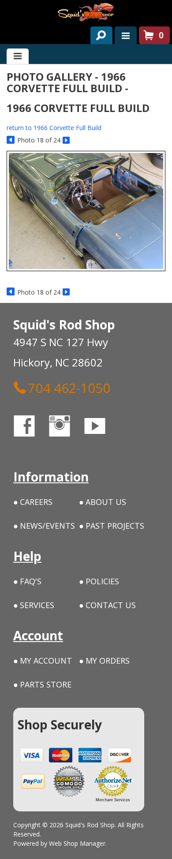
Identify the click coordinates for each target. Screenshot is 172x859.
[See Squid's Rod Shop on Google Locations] (130, 427)
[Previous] (11, 140)
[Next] (67, 140)
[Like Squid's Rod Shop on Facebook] (32, 427)
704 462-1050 (69, 387)
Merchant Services (113, 800)
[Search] (98, 33)
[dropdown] (126, 35)
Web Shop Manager (77, 843)
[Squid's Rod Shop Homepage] (86, 12)
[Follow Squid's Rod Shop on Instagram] (67, 427)
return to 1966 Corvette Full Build (54, 127)
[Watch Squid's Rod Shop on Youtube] (103, 427)
